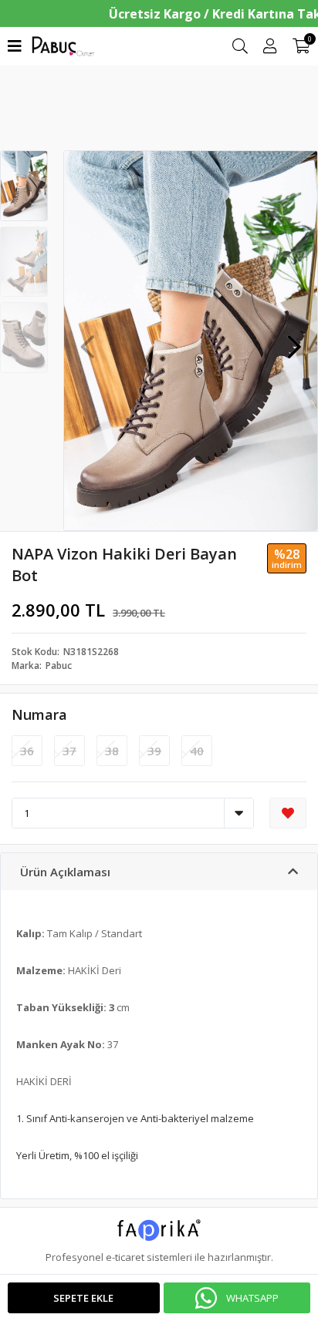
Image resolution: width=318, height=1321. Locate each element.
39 (154, 750)
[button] (294, 339)
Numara (39, 714)
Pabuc (59, 665)
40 (197, 750)
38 (112, 750)
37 (69, 750)
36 (27, 750)
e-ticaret (125, 1257)
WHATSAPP (252, 1298)
